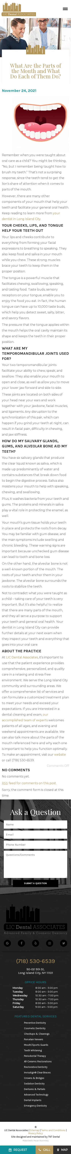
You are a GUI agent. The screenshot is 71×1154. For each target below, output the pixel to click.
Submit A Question (35, 883)
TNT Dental (54, 1136)
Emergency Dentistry (35, 1105)
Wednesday (20, 995)
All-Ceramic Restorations (38, 1061)
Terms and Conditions (53, 1130)
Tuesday (18, 991)
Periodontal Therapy (35, 1055)
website (60, 754)
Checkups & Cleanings (37, 1033)
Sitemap (34, 1130)
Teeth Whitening (33, 1050)
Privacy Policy (35, 1133)
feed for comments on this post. (29, 783)
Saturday (18, 1006)
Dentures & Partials (34, 1089)
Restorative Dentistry (35, 1067)
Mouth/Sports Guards (36, 1044)
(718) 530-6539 (35, 961)
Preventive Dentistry (35, 1022)
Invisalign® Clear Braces (37, 1072)
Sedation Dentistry (34, 1083)
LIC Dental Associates (22, 657)
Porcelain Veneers (33, 1039)
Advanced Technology (36, 1094)
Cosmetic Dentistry (34, 1028)
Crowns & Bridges (34, 1078)
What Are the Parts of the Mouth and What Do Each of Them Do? (35, 71)
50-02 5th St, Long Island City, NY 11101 (35, 971)
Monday (18, 987)
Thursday (18, 999)
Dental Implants (32, 1100)
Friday (16, 1003)
